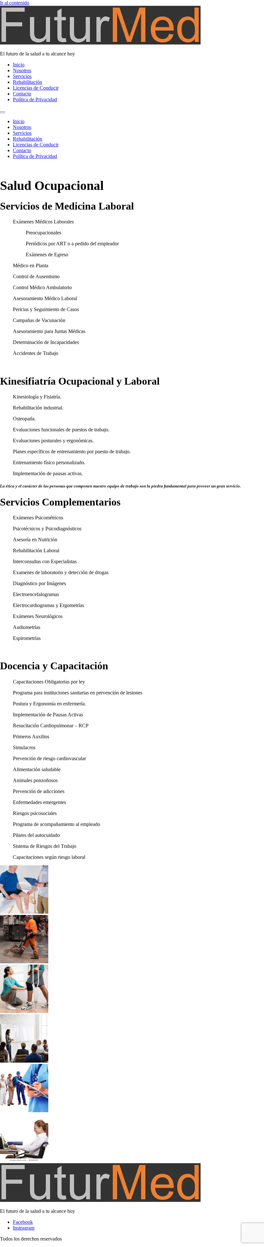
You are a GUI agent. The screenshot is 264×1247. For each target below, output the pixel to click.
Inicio (18, 64)
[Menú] (2, 112)
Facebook (23, 1222)
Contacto (22, 93)
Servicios (22, 76)
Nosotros (22, 70)
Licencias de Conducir (36, 88)
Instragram (23, 1228)
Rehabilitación (27, 82)
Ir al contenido (14, 2)
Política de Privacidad (35, 99)
